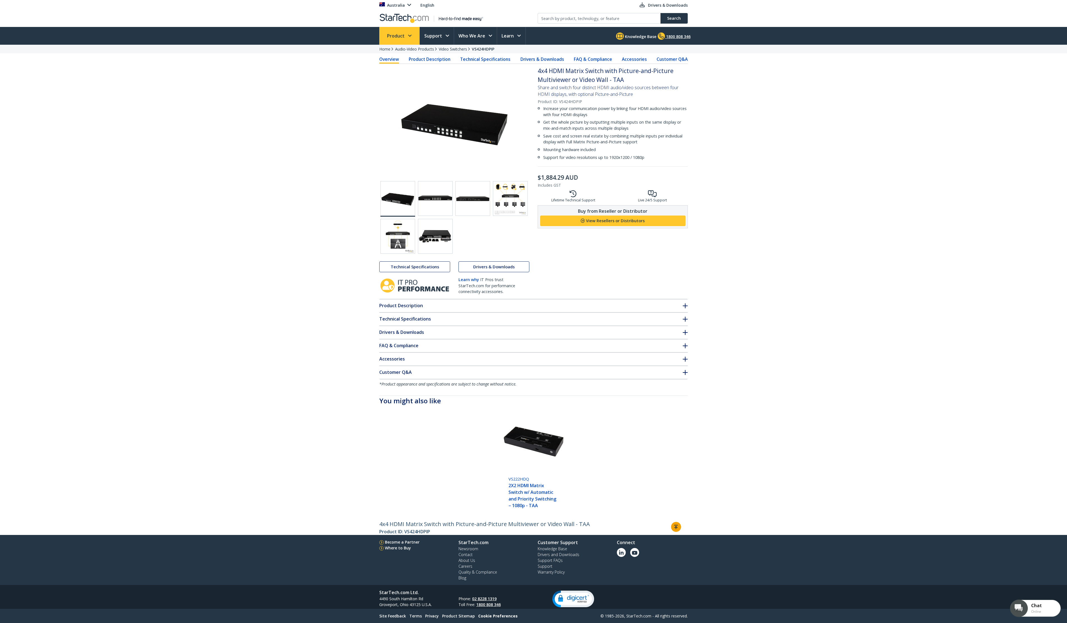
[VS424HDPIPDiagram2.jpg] (397, 236)
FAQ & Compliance (593, 59)
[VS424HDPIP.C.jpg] (472, 198)
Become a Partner (402, 542)
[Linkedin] (621, 552)
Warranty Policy (551, 572)
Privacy (432, 616)
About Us (466, 560)
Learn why (468, 279)
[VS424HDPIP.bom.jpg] (435, 236)
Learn (508, 36)
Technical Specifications (485, 59)
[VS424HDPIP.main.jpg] (397, 199)
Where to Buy (398, 548)
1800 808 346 (488, 604)
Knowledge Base (640, 36)
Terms (415, 616)
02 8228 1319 (484, 598)
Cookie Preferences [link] (498, 616)
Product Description (429, 59)
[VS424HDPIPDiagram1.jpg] (510, 198)
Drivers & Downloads (542, 59)
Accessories (634, 59)
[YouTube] (634, 552)
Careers (465, 566)
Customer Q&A (672, 59)
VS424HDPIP (483, 49)
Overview (389, 59)
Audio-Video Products (414, 49)
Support (433, 36)
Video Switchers (453, 49)
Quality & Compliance (477, 572)
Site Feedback (392, 616)
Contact (465, 554)
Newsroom (468, 548)
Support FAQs (550, 560)
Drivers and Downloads (558, 554)
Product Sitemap (458, 616)
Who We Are (472, 36)
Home (384, 49)
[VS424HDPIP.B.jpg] (435, 198)
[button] (573, 599)
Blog (462, 578)
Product (396, 36)
